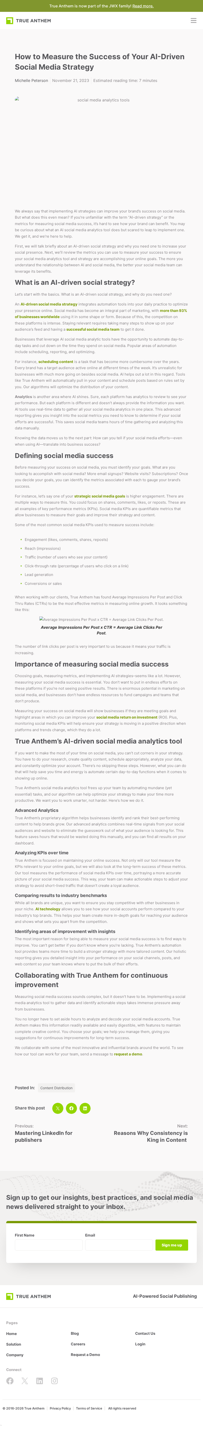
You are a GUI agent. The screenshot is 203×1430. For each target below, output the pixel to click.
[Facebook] (10, 1381)
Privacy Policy (60, 1408)
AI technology (47, 909)
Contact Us (145, 1333)
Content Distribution (56, 1088)
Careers (78, 1344)
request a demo (128, 1054)
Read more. (143, 5)
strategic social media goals (99, 496)
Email (90, 1235)
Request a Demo (85, 1354)
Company (15, 1355)
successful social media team (93, 329)
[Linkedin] (39, 1381)
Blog (75, 1333)
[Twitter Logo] (24, 1381)
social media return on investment (126, 717)
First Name (24, 1235)
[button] (57, 1108)
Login (140, 1344)
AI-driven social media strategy (49, 304)
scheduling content (55, 361)
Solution (13, 1344)
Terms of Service (89, 1408)
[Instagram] (54, 1381)
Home (11, 1333)
